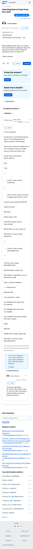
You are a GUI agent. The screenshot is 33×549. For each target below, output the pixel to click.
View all (4, 517)
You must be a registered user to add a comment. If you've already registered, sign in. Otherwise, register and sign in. (16, 359)
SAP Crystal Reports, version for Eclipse (12, 37)
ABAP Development (7, 35)
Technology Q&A (7, 6)
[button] (22, 28)
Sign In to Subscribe (22, 15)
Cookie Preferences (8, 545)
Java (24, 37)
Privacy (8, 531)
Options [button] (30, 15)
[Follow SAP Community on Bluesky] (15, 526)
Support (25, 540)
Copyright (8, 536)
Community (12, 2)
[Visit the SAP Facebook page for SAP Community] (12, 526)
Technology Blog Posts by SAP (12, 435)
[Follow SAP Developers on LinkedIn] (21, 526)
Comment (27, 63)
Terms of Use (24, 531)
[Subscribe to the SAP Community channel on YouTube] (18, 526)
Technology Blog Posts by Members (14, 458)
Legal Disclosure (24, 536)
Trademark (8, 540)
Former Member (12, 23)
